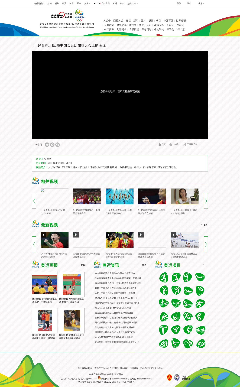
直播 (115, 3)
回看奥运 (118, 20)
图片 (143, 20)
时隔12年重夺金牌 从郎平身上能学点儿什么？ (116, 298)
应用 (200, 3)
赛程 (128, 20)
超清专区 (159, 25)
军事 (79, 3)
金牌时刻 (109, 25)
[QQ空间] (52, 144)
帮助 (189, 3)
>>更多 (204, 225)
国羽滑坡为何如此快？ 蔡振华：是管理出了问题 (117, 303)
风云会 (170, 29)
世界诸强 (181, 20)
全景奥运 (134, 29)
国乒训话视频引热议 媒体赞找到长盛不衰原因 (116, 322)
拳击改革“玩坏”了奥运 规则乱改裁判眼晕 (114, 337)
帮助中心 (158, 368)
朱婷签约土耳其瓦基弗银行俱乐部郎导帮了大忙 (117, 342)
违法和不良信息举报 (70, 379)
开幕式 (170, 25)
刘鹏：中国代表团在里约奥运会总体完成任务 (116, 288)
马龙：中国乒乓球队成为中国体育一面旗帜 (115, 293)
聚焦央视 (122, 25)
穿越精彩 (146, 29)
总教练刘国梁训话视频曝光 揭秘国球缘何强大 (116, 317)
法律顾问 (134, 368)
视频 (57, 3)
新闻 (49, 3)
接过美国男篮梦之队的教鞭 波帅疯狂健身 (114, 312)
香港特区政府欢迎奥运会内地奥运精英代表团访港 (118, 278)
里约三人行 (145, 25)
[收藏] (171, 144)
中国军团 (168, 20)
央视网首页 (39, 3)
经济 (64, 3)
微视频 (133, 25)
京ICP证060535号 (89, 379)
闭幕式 (180, 25)
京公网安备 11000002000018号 (115, 379)
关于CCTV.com (101, 368)
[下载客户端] (184, 144)
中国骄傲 (109, 29)
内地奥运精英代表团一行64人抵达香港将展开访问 (118, 283)
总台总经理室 (146, 368)
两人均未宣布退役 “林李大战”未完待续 (113, 308)
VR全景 (181, 29)
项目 (158, 20)
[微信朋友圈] (57, 144)
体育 (72, 3)
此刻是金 (122, 29)
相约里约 (159, 29)
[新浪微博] (47, 144)
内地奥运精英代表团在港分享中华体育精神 (115, 273)
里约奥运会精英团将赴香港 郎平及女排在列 (115, 327)
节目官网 (105, 3)
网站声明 (124, 368)
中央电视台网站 (85, 368)
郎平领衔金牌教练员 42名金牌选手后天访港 (115, 332)
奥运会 (107, 20)
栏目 (122, 3)
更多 (83, 265)
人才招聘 (113, 368)
